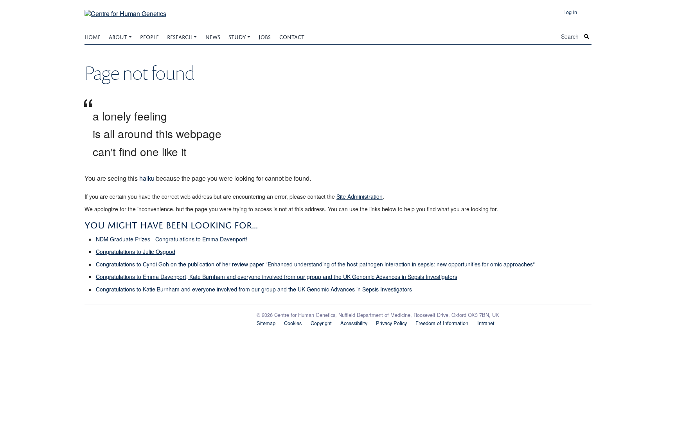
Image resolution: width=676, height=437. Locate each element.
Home (92, 36)
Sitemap (266, 323)
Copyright (321, 323)
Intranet (485, 323)
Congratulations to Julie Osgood (135, 251)
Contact (291, 36)
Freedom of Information (441, 323)
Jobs (265, 36)
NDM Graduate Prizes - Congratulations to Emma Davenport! (171, 239)
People (149, 36)
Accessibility (353, 323)
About (118, 36)
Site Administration (359, 196)
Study (237, 36)
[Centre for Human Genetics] (125, 10)
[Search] (587, 36)
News (212, 36)
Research (179, 36)
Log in (570, 12)
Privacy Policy (391, 323)
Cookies (293, 323)
